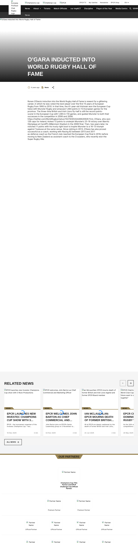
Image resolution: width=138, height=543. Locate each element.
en (126, 2)
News (27, 15)
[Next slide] (131, 383)
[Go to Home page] (15, 7)
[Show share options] (53, 87)
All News (11, 442)
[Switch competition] (32, 2)
